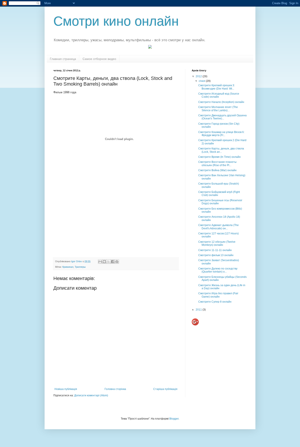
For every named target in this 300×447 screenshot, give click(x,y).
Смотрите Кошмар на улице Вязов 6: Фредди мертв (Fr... (221, 134)
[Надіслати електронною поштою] (100, 261)
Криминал (67, 267)
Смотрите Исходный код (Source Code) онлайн (218, 95)
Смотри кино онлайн (116, 21)
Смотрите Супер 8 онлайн (214, 301)
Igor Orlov (77, 261)
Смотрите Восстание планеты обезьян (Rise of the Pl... (217, 163)
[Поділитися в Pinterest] (117, 261)
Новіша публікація (65, 389)
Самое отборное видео (99, 59)
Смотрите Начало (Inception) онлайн (221, 102)
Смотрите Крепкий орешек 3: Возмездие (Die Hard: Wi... (216, 87)
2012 (199, 76)
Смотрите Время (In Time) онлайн (219, 156)
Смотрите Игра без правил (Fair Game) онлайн (218, 295)
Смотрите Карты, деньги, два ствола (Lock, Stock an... (221, 150)
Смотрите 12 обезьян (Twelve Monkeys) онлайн (216, 243)
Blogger (174, 418)
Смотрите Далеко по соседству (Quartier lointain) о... (217, 270)
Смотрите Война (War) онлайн (217, 170)
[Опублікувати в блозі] (104, 261)
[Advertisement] (116, 220)
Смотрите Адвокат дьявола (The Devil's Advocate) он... (218, 227)
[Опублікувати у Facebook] (112, 261)
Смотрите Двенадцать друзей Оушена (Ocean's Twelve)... (222, 117)
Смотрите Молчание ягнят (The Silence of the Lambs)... (218, 109)
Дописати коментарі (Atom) (91, 395)
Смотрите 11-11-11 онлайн (215, 250)
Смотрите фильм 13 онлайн (215, 255)
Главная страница (63, 59)
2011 (199, 309)
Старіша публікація (165, 389)
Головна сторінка (115, 389)
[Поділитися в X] (108, 261)
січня (202, 81)
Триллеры (80, 267)
